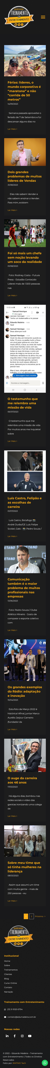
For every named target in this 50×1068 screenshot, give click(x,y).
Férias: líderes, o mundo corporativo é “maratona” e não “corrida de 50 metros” (24, 91)
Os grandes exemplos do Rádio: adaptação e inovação (25, 691)
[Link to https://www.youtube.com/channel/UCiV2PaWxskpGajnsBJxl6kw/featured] (30, 1036)
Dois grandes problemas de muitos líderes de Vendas (25, 176)
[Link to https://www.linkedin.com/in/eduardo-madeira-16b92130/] (7, 1036)
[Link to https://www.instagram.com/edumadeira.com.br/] (22, 1036)
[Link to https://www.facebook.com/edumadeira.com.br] (15, 1036)
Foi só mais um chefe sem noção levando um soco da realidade (25, 257)
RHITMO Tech (19, 1063)
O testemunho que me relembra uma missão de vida (23, 403)
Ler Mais (12, 129)
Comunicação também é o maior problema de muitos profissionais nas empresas (24, 587)
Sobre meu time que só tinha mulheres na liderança (24, 867)
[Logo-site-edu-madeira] (18, 926)
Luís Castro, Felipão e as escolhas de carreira (25, 502)
